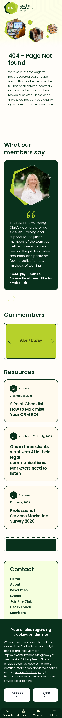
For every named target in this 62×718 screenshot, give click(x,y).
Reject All (45, 695)
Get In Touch (20, 607)
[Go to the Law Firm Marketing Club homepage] (19, 8)
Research (25, 495)
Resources (19, 590)
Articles (24, 388)
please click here (20, 681)
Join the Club (21, 601)
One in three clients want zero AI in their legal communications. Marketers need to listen (30, 460)
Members (18, 612)
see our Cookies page (29, 672)
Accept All (17, 695)
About (15, 584)
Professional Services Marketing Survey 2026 (29, 516)
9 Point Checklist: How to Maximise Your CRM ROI (27, 409)
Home (15, 578)
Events (15, 595)
